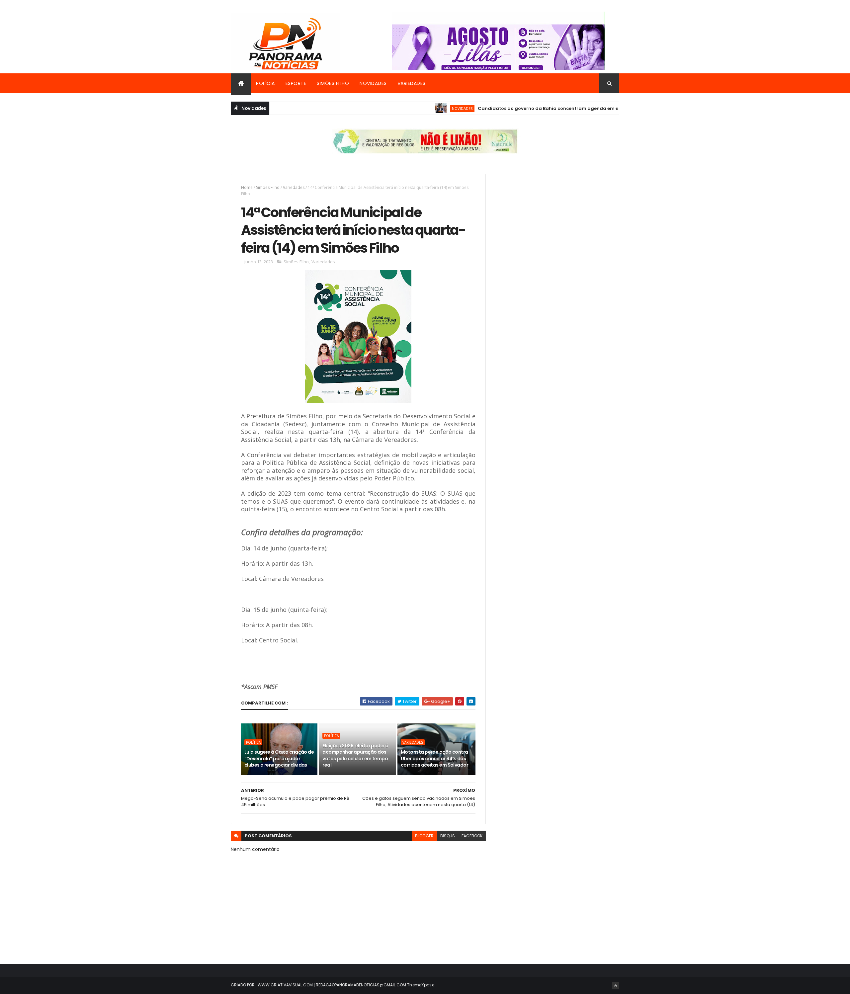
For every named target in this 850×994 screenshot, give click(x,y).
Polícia (265, 83)
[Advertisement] (559, 220)
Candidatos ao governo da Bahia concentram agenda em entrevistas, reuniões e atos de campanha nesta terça (588, 108)
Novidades (373, 83)
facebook (472, 836)
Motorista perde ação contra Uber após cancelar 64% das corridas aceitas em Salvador (434, 758)
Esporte (296, 83)
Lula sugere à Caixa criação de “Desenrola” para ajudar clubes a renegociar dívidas (279, 758)
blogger (424, 836)
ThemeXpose (420, 985)
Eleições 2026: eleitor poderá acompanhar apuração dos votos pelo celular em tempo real (355, 755)
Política (253, 742)
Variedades (411, 83)
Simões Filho (333, 83)
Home (247, 187)
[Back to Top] (615, 985)
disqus (447, 836)
